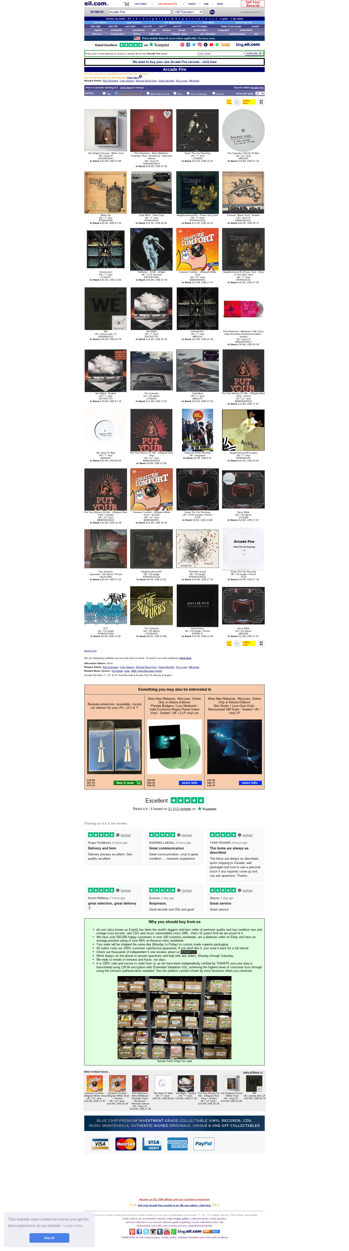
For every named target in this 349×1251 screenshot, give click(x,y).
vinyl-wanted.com (146, 1225)
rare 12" (177, 26)
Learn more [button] (73, 1226)
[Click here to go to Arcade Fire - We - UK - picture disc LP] (254, 1090)
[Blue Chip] (174, 1130)
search (161, 1218)
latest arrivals (134, 22)
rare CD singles (199, 26)
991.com (162, 1225)
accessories (149, 1218)
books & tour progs (231, 26)
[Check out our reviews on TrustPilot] (189, 952)
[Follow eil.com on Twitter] (146, 1233)
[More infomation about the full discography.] (140, 77)
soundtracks (138, 30)
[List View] (237, 104)
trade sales (154, 34)
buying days (117, 34)
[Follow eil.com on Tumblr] (160, 1233)
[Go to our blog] (248, 46)
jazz (154, 30)
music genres (218, 1218)
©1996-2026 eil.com (132, 1237)
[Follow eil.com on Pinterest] (132, 1233)
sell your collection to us (139, 1222)
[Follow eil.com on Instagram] (153, 1233)
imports (98, 30)
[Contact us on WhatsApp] (217, 45)
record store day (244, 22)
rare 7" (162, 26)
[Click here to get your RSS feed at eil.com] (226, 45)
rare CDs (113, 26)
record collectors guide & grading (172, 1222)
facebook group (237, 34)
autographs (223, 30)
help (206, 3)
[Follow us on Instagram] (200, 45)
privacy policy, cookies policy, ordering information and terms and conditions (187, 1237)
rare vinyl (130, 26)
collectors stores (179, 34)
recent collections (201, 1222)
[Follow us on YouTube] (211, 45)
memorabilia (246, 30)
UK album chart (173, 22)
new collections (208, 34)
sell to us (96, 34)
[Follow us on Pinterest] (182, 45)
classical (166, 30)
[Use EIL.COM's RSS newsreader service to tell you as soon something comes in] (211, 1232)
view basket (140, 3)
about (220, 3)
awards (181, 30)
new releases (100, 22)
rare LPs (147, 26)
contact (191, 3)
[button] (239, 1143)
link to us (136, 1218)
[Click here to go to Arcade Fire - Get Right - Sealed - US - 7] (186, 1090)
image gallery (181, 1218)
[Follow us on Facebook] (188, 45)
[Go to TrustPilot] (132, 47)
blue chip (95, 26)
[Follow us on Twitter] (194, 45)
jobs (256, 34)
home (126, 1218)
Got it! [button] (49, 1238)
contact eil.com (177, 1225)
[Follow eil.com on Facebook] (139, 1233)
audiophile (116, 30)
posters (255, 26)
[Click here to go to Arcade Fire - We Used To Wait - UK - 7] (163, 1090)
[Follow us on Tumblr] (206, 45)
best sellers (208, 22)
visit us (137, 34)
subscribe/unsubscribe (200, 1225)
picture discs (200, 30)
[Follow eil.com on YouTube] (167, 1233)
